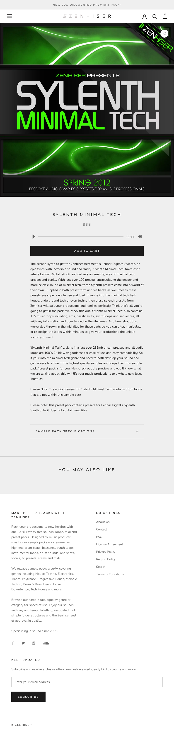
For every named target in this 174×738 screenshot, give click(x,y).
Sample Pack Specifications (65, 431)
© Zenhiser (21, 724)
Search (101, 567)
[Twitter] (23, 643)
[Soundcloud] (46, 643)
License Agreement (109, 544)
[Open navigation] (9, 16)
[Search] (154, 16)
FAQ (99, 537)
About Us (103, 522)
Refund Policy (106, 559)
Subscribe (28, 696)
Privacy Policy (105, 552)
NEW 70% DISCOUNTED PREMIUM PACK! (87, 4)
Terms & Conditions (110, 574)
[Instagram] (33, 643)
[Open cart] (165, 16)
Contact (101, 529)
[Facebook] (12, 643)
